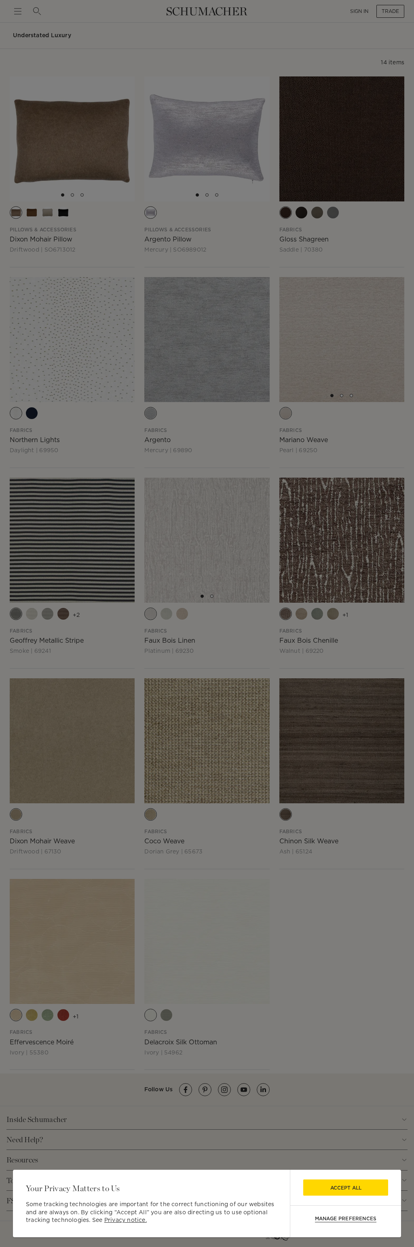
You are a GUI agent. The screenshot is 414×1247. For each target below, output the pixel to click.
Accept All (345, 1188)
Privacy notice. (125, 1220)
